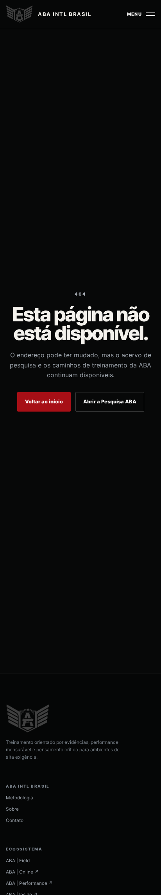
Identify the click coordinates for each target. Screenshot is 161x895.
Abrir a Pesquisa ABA (109, 402)
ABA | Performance (29, 883)
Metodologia (19, 798)
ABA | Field (18, 860)
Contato (14, 820)
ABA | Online (22, 872)
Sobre (12, 809)
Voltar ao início (44, 402)
